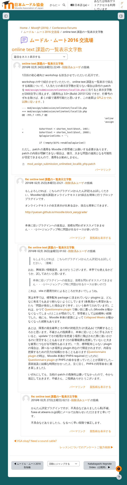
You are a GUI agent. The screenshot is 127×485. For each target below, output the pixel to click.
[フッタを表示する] (119, 477)
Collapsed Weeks (94, 317)
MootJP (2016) (39, 28)
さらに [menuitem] (54, 5)
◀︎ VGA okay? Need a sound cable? (35, 441)
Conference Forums (64, 28)
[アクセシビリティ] (119, 469)
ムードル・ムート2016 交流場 (41, 32)
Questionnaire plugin (58, 309)
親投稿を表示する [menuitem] (100, 238)
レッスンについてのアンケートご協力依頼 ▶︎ (86, 447)
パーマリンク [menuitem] (103, 169)
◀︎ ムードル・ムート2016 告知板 (27, 465)
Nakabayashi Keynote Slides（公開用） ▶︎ (100, 465)
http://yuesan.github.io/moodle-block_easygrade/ (56, 212)
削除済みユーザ (71, 67)
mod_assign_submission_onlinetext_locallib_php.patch (61, 164)
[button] (64, 5)
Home (23, 28)
